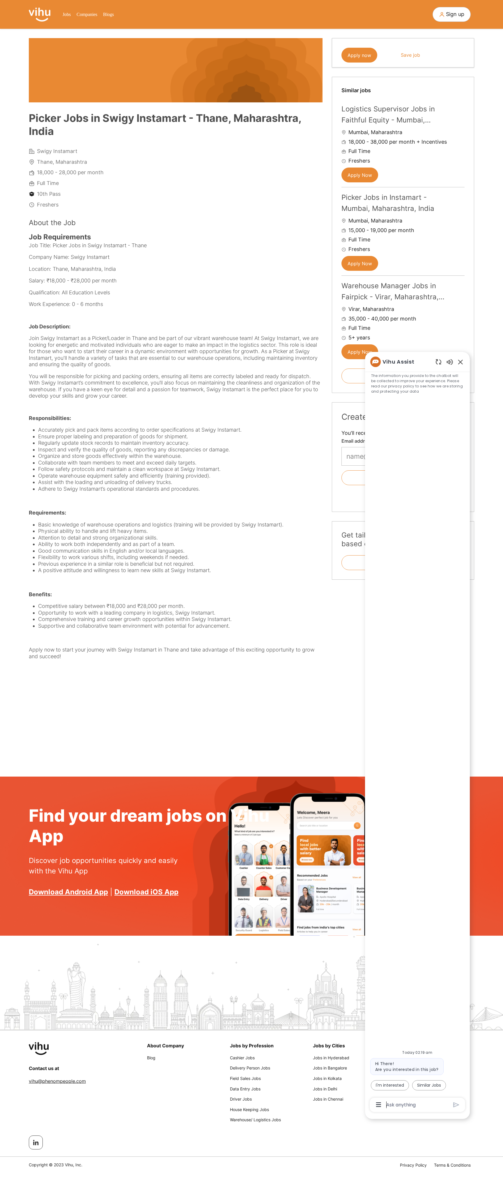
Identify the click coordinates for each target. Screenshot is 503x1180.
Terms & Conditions (452, 1165)
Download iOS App (146, 892)
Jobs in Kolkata (327, 1078)
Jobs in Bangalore (330, 1067)
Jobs (67, 14)
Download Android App (68, 892)
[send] (456, 1104)
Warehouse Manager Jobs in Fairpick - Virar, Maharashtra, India (390, 292)
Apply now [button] (359, 55)
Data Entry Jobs (245, 1088)
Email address (357, 441)
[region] (417, 733)
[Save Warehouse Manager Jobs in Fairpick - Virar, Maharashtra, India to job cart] (460, 285)
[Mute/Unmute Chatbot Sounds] (449, 361)
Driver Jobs (241, 1099)
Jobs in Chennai (328, 1099)
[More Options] (378, 1104)
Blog (151, 1057)
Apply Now (360, 175)
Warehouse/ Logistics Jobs (255, 1119)
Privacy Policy (413, 1165)
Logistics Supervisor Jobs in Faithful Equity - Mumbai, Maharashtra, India (388, 115)
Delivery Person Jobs (250, 1067)
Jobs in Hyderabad (331, 1057)
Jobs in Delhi (325, 1088)
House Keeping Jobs (249, 1109)
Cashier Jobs (242, 1057)
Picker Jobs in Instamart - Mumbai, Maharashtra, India (387, 203)
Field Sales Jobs (245, 1078)
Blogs (108, 14)
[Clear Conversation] (438, 362)
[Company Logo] (39, 14)
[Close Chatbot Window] (460, 362)
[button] (452, 14)
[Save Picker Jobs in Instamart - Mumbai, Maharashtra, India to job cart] (460, 196)
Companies (87, 14)
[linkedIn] (36, 1142)
